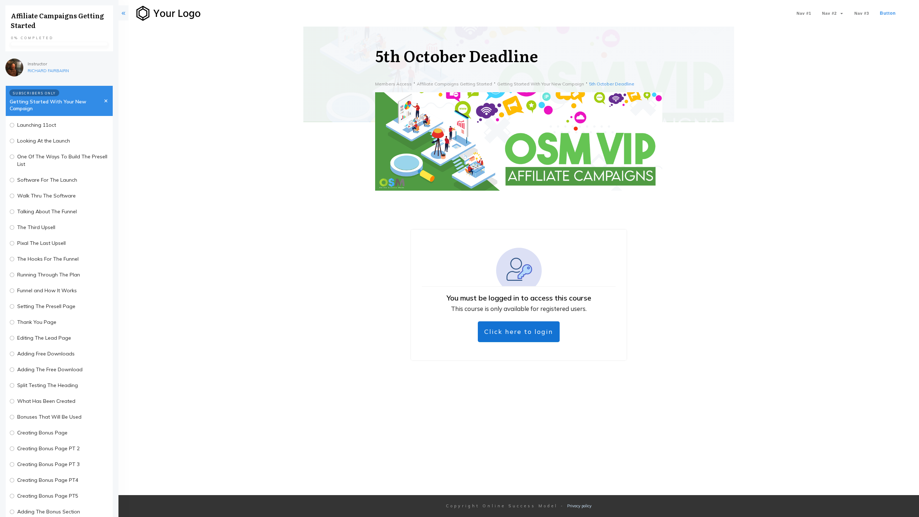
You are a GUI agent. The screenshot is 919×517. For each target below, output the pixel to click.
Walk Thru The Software (46, 195)
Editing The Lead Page (44, 338)
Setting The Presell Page (46, 306)
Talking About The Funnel (47, 211)
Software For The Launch (47, 180)
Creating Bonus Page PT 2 (48, 448)
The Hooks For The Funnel (48, 259)
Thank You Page (36, 322)
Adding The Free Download (50, 369)
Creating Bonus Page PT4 (47, 480)
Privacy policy (579, 505)
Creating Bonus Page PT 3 (48, 464)
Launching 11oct (36, 125)
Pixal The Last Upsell (41, 243)
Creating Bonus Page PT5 (47, 496)
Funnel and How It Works (47, 290)
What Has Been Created (46, 401)
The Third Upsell (36, 227)
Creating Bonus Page (42, 432)
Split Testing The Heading (47, 385)
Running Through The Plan (48, 274)
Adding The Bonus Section (48, 511)
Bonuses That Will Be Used (49, 417)
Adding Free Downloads (46, 353)
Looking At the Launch (43, 141)
